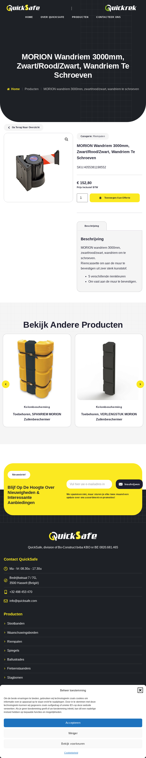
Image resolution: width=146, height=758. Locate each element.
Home (29, 17)
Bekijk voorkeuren (73, 743)
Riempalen (99, 136)
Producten (80, 17)
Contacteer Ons (108, 17)
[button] (140, 690)
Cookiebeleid (71, 753)
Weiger (73, 733)
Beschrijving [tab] (92, 226)
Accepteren (73, 722)
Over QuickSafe (52, 17)
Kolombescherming (37, 406)
